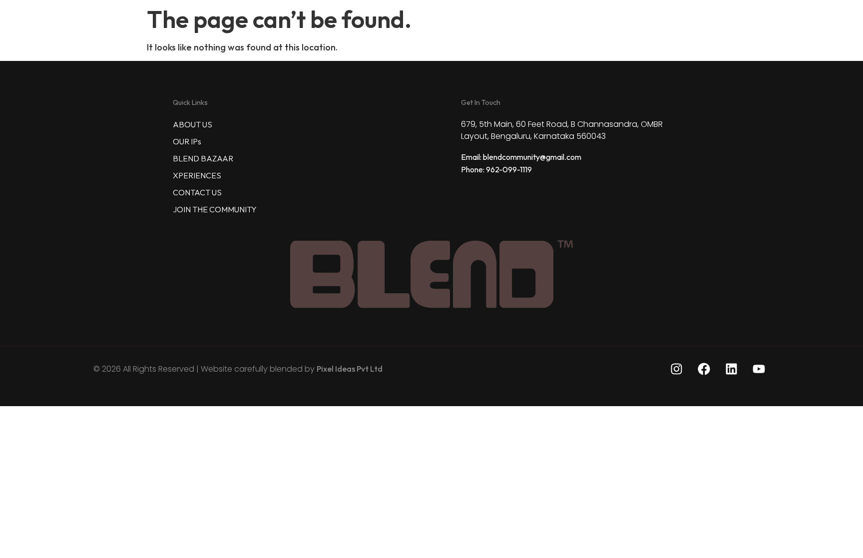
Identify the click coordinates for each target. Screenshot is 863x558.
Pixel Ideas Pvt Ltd (350, 369)
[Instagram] (676, 368)
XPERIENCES (197, 175)
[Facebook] (703, 368)
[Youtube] (758, 368)
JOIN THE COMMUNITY (215, 209)
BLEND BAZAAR (203, 158)
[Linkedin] (731, 368)
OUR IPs (187, 141)
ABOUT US (192, 124)
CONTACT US (197, 192)
